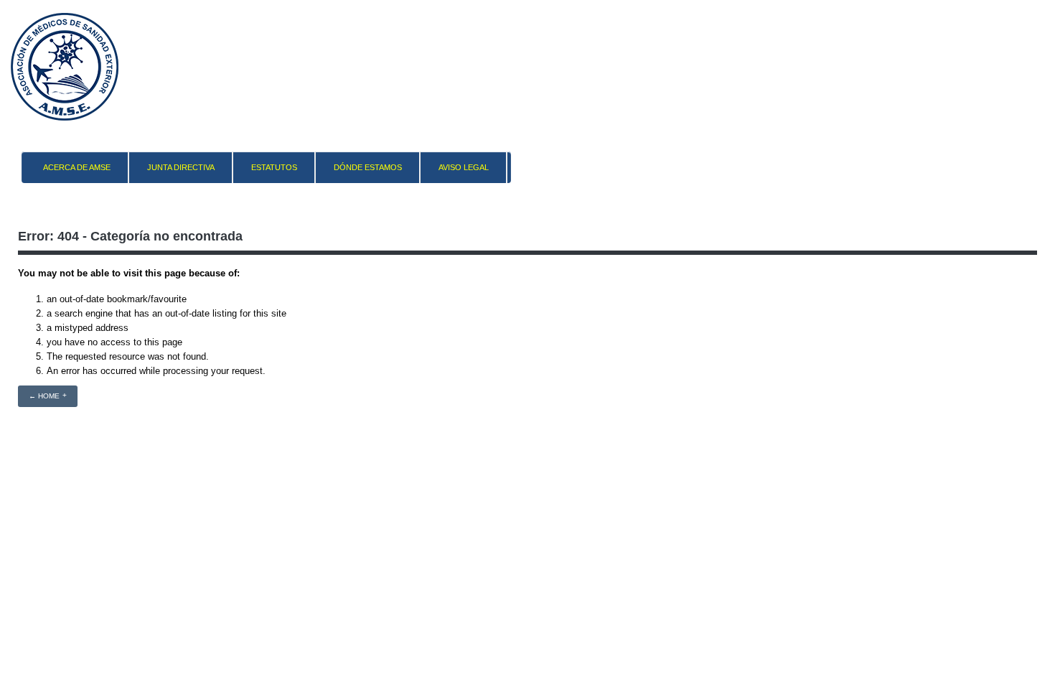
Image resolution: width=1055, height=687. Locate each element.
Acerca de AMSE (77, 167)
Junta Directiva (181, 167)
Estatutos (274, 167)
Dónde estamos (368, 167)
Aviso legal (464, 167)
